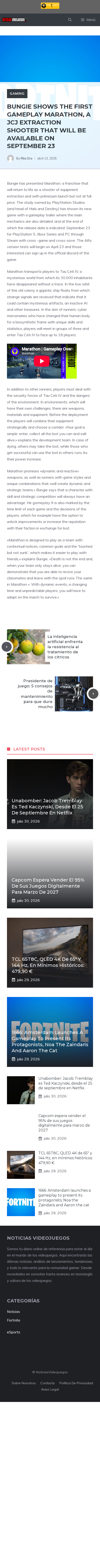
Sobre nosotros (24, 1383)
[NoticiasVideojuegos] (14, 20)
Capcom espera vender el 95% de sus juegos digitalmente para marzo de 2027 (48, 886)
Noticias (13, 1311)
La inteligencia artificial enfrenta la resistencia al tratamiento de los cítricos (65, 646)
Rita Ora (26, 158)
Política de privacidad (76, 1383)
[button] (69, 20)
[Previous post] (6, 647)
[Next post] (93, 693)
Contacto (47, 1383)
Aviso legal (50, 1389)
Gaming (17, 93)
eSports (13, 1332)
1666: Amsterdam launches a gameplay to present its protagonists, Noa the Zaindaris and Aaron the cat (64, 1197)
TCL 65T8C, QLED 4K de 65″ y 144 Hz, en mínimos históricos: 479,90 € (48, 965)
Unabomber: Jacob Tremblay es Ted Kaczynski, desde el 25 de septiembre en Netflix (47, 807)
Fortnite (13, 1320)
